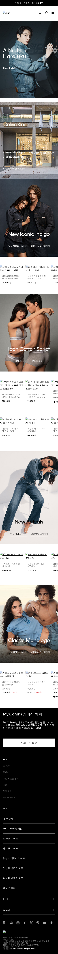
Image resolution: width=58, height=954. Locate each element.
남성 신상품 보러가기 (17, 246)
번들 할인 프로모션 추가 (29, 3)
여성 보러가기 (21, 360)
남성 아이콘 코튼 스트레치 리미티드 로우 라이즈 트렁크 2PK (11, 396)
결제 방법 (7, 791)
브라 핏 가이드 (10, 838)
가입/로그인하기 (29, 742)
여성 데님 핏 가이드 (13, 878)
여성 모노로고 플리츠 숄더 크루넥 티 (11, 683)
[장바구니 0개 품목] (46, 12)
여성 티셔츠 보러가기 (17, 652)
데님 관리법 (9, 887)
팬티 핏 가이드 (10, 848)
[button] (55, 50)
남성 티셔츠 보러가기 (40, 652)
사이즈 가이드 (9, 797)
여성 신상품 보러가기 (40, 246)
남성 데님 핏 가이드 (13, 868)
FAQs (5, 772)
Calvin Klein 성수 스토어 (14, 168)
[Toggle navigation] (53, 13)
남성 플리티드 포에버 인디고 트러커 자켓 (11, 277)
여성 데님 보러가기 (18, 533)
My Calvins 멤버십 (12, 828)
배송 (5, 784)
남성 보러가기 (37, 360)
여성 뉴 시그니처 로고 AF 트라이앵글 (11, 429)
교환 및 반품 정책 (11, 778)
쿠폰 (5, 808)
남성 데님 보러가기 (39, 533)
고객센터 (7, 765)
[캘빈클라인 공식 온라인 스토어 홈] (6, 13)
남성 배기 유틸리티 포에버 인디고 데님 (37, 277)
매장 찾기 (8, 818)
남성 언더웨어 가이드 (14, 858)
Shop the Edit (9, 68)
